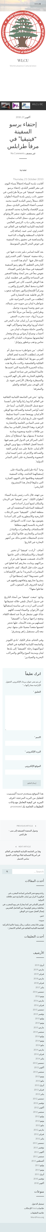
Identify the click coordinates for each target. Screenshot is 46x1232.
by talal (23, 170)
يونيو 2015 (39, 1023)
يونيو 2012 (39, 1121)
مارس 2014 (39, 1049)
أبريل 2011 (39, 1174)
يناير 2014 (40, 1058)
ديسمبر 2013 (38, 1063)
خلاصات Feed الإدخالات (34, 1208)
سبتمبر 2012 (38, 1112)
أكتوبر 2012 (39, 1107)
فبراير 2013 (39, 1089)
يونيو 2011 (39, 1170)
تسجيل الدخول (38, 1204)
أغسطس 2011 (37, 1161)
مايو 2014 (40, 1045)
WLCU (23, 60)
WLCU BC (37, 104)
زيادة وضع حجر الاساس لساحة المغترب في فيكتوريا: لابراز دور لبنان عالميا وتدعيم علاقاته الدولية (25, 896)
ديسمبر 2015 (38, 1009)
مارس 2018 (39, 978)
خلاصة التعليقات (37, 1213)
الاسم (37, 737)
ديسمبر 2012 (38, 1098)
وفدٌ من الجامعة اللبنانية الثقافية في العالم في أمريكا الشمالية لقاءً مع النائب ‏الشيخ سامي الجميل (23, 852)
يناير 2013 (40, 1094)
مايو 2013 (40, 1081)
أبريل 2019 (39, 965)
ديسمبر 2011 (38, 1143)
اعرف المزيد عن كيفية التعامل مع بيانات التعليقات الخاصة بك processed (26, 802)
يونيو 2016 (39, 996)
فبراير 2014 (39, 1054)
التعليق (37, 691)
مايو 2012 (40, 1125)
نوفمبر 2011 (38, 1147)
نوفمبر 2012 (38, 1103)
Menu (36, 4)
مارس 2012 (39, 1129)
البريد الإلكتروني (33, 751)
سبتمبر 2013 (38, 1072)
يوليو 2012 (39, 1116)
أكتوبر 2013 (39, 1067)
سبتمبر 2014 (38, 1032)
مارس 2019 (39, 969)
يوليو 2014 (39, 1036)
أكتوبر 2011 (39, 1152)
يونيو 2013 (39, 1076)
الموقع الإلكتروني (33, 766)
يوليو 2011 (39, 1165)
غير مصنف (30, 153)
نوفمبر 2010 (38, 1178)
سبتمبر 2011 (38, 1156)
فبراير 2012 (39, 1134)
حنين (42, 915)
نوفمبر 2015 (38, 1014)
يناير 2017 (40, 987)
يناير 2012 (40, 1138)
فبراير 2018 (39, 983)
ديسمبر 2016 (38, 991)
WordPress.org (37, 1217)
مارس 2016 (39, 1000)
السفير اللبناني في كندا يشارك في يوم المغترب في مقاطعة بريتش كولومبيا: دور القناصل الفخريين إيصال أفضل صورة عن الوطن (23, 907)
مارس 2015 (39, 1027)
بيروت (41, 920)
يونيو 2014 (39, 1040)
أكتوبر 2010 (39, 1183)
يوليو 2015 (39, 1018)
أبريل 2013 (39, 1085)
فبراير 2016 (39, 1005)
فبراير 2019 (39, 974)
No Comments (18, 153)
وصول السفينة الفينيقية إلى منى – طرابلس (23, 830)
